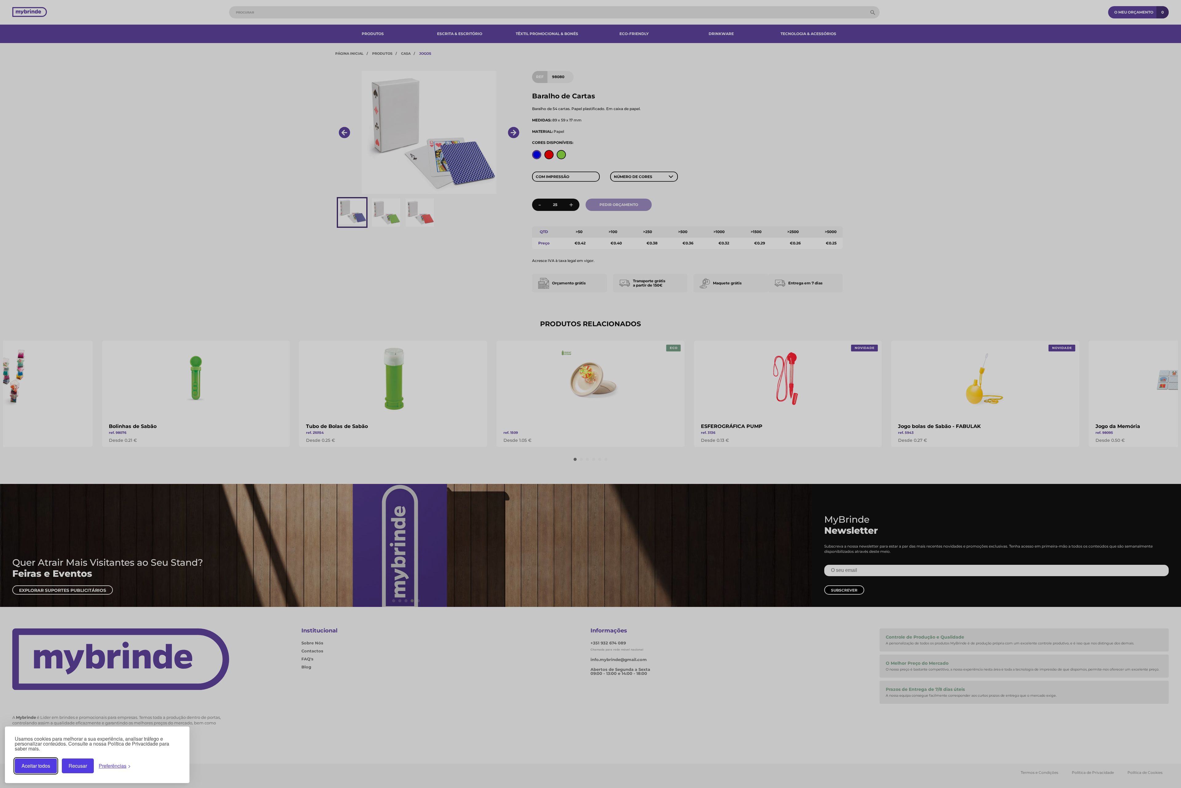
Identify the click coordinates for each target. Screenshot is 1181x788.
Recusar (78, 765)
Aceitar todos (36, 765)
